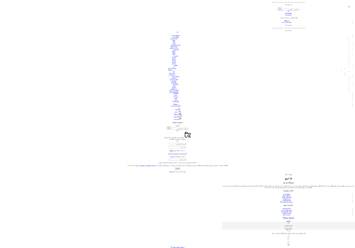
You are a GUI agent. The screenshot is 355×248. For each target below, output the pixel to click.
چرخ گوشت (174, 89)
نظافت (176, 65)
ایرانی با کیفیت (174, 48)
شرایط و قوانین (286, 200)
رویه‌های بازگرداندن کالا (286, 202)
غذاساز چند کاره (173, 92)
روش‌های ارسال (286, 195)
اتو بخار (170, 70)
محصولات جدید (176, 35)
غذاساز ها (175, 84)
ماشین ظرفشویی (175, 45)
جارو (174, 71)
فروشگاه (286, 20)
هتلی (174, 41)
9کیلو (173, 54)
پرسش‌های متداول (287, 197)
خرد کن (174, 87)
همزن (173, 85)
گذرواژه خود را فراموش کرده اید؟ (177, 153)
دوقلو (173, 40)
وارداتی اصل (173, 46)
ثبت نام (172, 156)
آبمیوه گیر (173, 78)
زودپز (175, 95)
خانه (290, 174)
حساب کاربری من (286, 22)
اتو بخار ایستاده (172, 68)
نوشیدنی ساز (175, 76)
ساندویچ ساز (175, 101)
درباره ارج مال (287, 214)
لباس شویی (176, 49)
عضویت (178, 168)
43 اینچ (174, 62)
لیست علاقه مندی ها (286, 211)
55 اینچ (174, 59)
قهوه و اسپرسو (174, 79)
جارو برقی (172, 73)
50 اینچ (174, 60)
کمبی (173, 43)
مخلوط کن (174, 82)
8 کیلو (173, 52)
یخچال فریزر (175, 37)
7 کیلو (173, 51)
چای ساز (173, 81)
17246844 (175, 93)
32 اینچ (174, 63)
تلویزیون (175, 56)
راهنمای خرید (286, 194)
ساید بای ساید (174, 38)
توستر (175, 99)
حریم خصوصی (287, 198)
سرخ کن (175, 96)
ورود (171, 150)
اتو (174, 67)
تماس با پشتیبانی (286, 213)
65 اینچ (174, 57)
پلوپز (175, 98)
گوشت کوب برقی (174, 90)
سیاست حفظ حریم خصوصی (147, 165)
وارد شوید (171, 171)
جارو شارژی (172, 74)
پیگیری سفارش (286, 208)
